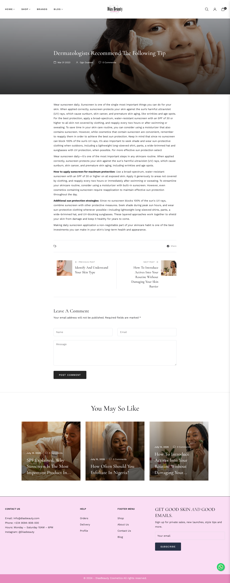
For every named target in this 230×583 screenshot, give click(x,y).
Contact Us (124, 530)
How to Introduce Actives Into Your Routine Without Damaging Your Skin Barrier (144, 277)
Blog (120, 537)
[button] (207, 9)
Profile (84, 530)
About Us (123, 524)
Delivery (85, 524)
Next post (149, 262)
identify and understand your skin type (91, 270)
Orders (84, 518)
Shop (121, 518)
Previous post (87, 262)
